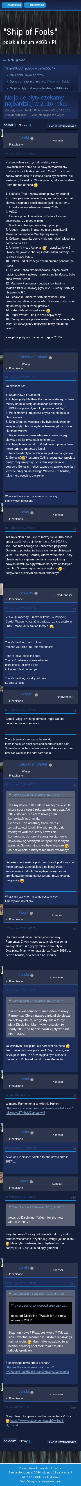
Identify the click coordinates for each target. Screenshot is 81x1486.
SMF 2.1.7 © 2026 (30, 1477)
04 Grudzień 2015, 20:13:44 (20, 377)
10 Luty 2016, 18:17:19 (17, 1094)
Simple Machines (51, 1477)
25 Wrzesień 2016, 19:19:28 (20, 1283)
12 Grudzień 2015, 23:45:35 (20, 928)
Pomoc (23, 1468)
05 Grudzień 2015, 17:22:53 (20, 710)
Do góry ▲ (56, 1468)
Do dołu (10, 125)
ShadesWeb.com (51, 1481)
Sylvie (65, 81)
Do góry (10, 1441)
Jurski (24, 138)
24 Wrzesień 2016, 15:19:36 (20, 1196)
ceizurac (26, 592)
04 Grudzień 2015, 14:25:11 (20, 153)
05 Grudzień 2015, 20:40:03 (20, 784)
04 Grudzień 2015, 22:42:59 (20, 528)
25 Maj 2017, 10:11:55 (17, 1407)
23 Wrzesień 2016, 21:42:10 (20, 1148)
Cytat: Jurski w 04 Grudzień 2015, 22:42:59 (38, 795)
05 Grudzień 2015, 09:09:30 (20, 608)
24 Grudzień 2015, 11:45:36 (20, 990)
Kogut (23, 912)
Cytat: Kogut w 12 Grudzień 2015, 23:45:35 (38, 1001)
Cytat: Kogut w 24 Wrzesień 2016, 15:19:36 (38, 1293)
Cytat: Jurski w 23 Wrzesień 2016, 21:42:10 (38, 1207)
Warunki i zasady (38, 1468)
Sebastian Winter (33, 357)
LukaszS (26, 694)
